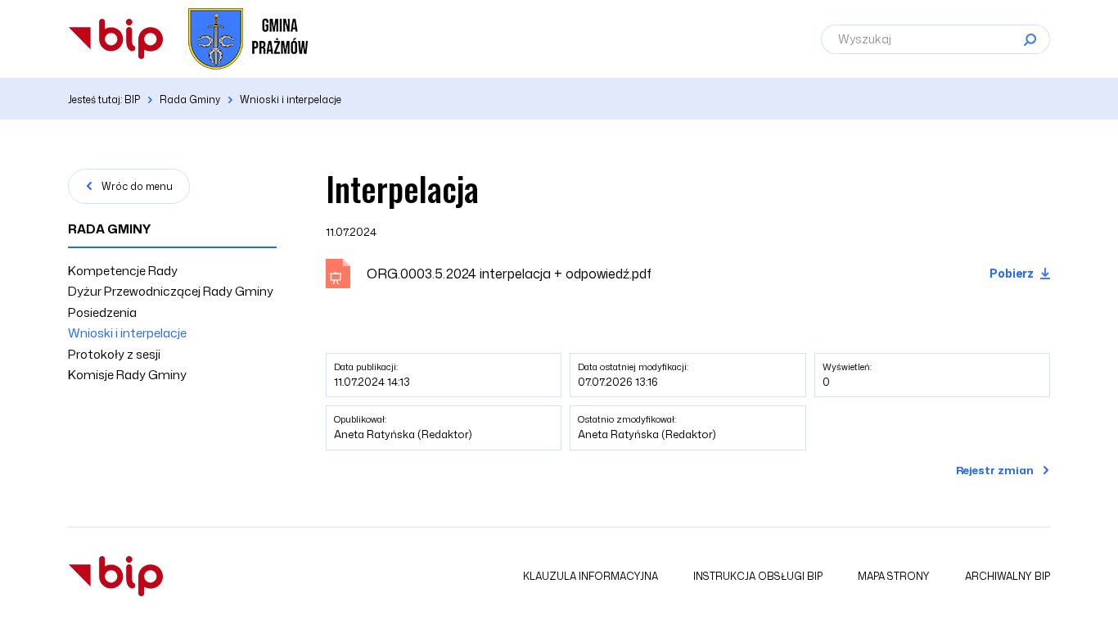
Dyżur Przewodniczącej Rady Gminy (170, 291)
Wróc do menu (137, 186)
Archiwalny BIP (1007, 576)
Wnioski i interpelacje (127, 333)
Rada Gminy (109, 229)
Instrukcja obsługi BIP (758, 576)
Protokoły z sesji (114, 354)
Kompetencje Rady (123, 270)
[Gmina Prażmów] (116, 39)
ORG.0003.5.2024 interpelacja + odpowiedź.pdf (509, 274)
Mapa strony (894, 576)
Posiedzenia (102, 312)
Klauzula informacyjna (590, 576)
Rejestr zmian (995, 470)
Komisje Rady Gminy (127, 374)
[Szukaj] (1029, 39)
